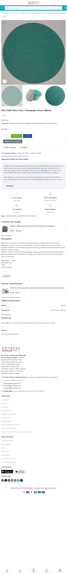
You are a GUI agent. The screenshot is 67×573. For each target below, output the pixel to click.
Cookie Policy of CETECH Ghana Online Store (16, 432)
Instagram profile (7, 441)
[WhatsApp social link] (18, 480)
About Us (4, 407)
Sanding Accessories (36, 13)
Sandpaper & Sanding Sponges (55, 13)
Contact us (16, 212)
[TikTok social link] (21, 480)
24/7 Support (16, 209)
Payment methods (50, 200)
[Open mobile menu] (2, 8)
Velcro (4, 115)
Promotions (5, 400)
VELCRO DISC (31, 216)
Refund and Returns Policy (10, 425)
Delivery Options (50, 209)
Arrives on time (17, 198)
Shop (3, 448)
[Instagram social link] (9, 480)
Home (3, 13)
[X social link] (5, 480)
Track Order (5, 410)
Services (4, 403)
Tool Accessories (21, 13)
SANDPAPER (21, 216)
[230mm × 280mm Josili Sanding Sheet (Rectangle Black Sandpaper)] (5, 228)
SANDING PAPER (11, 216)
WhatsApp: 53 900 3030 (13, 380)
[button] (3, 52)
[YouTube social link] (12, 480)
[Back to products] (4, 16)
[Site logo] (33, 2)
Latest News (5, 455)
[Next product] (6, 16)
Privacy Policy (6, 418)
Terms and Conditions (8, 428)
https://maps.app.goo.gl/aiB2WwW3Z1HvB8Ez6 (28, 391)
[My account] (65, 8)
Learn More (16, 200)
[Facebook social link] (2, 480)
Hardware (10, 13)
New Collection (6, 444)
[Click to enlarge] (5, 81)
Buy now (27, 136)
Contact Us (5, 451)
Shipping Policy (6, 421)
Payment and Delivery (8, 414)
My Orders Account (7, 458)
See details (50, 212)
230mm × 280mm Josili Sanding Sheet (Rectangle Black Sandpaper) (32, 226)
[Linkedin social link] (15, 480)
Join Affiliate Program (8, 462)
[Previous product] (2, 16)
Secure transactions (50, 198)
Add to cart (16, 136)
